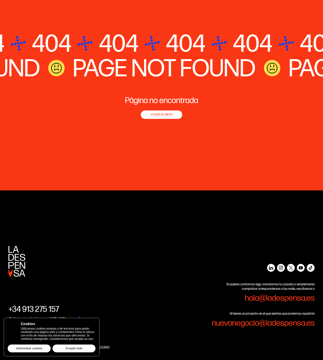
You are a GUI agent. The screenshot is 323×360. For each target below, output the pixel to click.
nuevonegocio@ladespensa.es (263, 323)
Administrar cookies (29, 348)
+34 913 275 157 (33, 309)
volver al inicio (162, 114)
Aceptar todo (74, 348)
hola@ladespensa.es (280, 298)
